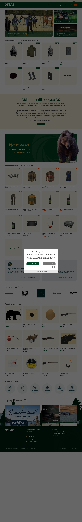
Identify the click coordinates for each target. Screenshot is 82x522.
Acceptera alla (32, 263)
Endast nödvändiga (49, 263)
